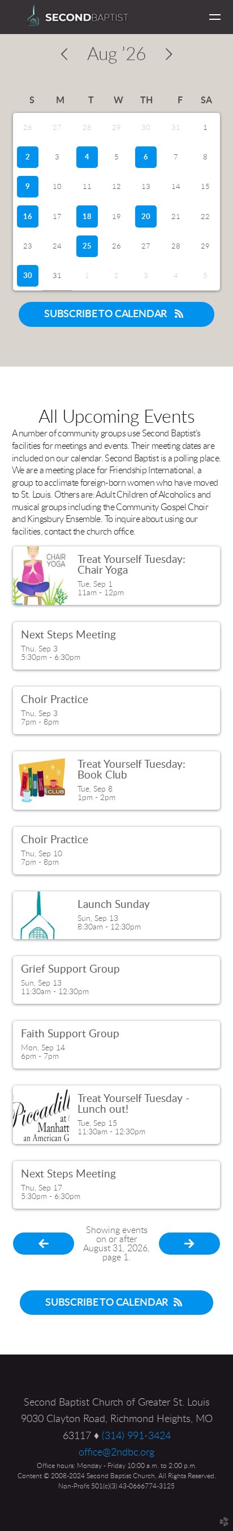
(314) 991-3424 (136, 1436)
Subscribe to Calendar (106, 314)
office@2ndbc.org (116, 1452)
